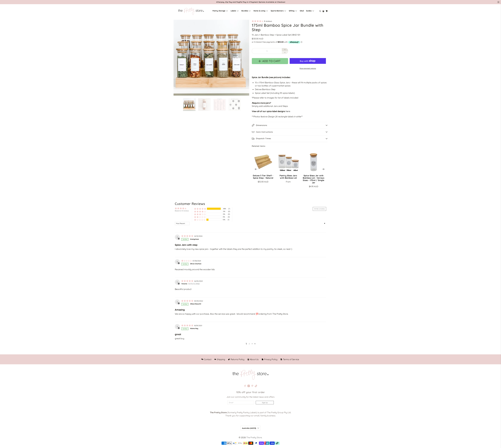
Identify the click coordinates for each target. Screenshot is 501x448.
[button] (257, 21)
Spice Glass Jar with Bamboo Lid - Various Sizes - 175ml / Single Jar (313, 179)
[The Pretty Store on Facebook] (245, 386)
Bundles (244, 11)
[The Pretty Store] (191, 11)
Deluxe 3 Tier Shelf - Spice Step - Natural (263, 176)
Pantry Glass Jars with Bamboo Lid (288, 176)
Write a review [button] (319, 209)
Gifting (291, 11)
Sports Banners (277, 11)
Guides (309, 11)
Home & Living (259, 11)
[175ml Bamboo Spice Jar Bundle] (211, 58)
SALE (302, 11)
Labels (233, 11)
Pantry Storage (219, 11)
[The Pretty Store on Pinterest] (252, 386)
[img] (187, 236)
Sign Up (265, 403)
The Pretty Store (254, 437)
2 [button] (249, 344)
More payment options (308, 68)
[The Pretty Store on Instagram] (248, 386)
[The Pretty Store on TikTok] (256, 386)
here (288, 111)
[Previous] (256, 169)
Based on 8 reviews (182, 211)
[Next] (323, 169)
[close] (498, 2)
